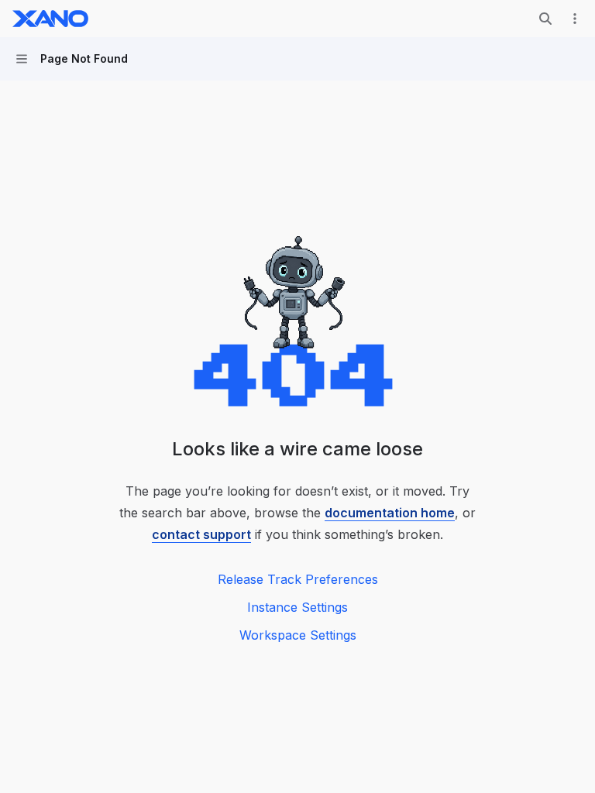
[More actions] (575, 18)
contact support (201, 534)
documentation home (390, 512)
